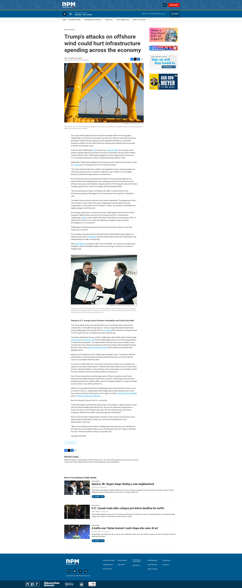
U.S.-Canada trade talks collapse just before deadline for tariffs (128, 508)
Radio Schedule (152, 564)
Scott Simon (95, 487)
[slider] (73, 14)
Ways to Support (139, 19)
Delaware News (74, 19)
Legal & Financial (108, 564)
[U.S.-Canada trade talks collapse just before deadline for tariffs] (77, 512)
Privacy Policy (86, 575)
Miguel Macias (96, 511)
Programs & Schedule (92, 19)
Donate (174, 5)
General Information (109, 560)
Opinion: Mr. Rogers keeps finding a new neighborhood (123, 484)
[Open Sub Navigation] (82, 19)
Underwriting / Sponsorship (137, 560)
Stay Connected (123, 19)
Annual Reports (122, 560)
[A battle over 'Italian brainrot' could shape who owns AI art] (77, 532)
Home (64, 19)
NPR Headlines (69, 30)
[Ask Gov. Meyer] (163, 82)
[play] (64, 14)
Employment (166, 560)
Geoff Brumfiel (96, 531)
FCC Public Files (107, 569)
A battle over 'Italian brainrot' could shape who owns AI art (125, 528)
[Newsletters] (163, 62)
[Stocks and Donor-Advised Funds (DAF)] (163, 35)
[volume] (70, 14)
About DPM (121, 564)
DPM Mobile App (152, 560)
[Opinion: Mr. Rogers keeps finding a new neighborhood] (77, 488)
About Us (108, 19)
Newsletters (136, 565)
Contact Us (166, 564)
